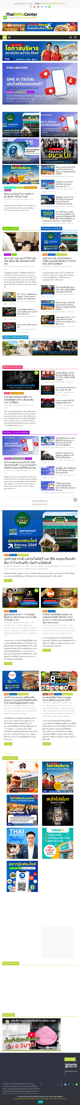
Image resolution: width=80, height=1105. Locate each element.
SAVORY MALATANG (53, 708)
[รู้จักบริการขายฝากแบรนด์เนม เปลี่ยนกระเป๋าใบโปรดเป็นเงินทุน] (47, 452)
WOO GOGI (29, 708)
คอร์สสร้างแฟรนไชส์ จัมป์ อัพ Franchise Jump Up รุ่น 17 (64, 184)
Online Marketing (18, 458)
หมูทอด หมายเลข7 (53, 711)
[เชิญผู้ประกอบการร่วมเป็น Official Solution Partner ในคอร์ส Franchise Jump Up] (47, 196)
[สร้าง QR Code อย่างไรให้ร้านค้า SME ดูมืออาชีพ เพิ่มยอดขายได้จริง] (20, 233)
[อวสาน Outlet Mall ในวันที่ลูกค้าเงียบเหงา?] (47, 399)
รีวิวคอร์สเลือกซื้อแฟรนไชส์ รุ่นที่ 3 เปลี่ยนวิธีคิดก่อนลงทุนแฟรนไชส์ (41, 98)
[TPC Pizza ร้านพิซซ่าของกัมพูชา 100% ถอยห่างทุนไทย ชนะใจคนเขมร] (9, 293)
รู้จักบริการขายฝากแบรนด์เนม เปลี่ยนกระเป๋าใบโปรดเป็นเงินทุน (65, 455)
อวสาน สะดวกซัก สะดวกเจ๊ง (27, 325)
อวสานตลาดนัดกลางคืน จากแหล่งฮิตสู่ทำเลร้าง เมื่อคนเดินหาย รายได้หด (19, 399)
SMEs (14, 254)
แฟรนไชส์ (19, 569)
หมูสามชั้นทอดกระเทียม (27, 630)
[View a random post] (75, 37)
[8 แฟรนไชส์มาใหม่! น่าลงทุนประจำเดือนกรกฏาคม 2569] (59, 672)
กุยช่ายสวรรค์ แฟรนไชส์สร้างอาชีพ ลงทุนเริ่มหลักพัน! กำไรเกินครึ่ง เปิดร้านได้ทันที (20, 131)
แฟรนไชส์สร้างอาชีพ (41, 569)
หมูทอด (25, 625)
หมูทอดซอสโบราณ (26, 628)
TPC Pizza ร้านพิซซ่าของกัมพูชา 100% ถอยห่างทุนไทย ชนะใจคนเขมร (27, 296)
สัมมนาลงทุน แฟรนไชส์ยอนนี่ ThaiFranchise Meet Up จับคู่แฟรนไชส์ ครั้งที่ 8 (65, 170)
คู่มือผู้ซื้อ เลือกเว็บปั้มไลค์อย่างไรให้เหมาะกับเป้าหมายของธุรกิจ (66, 470)
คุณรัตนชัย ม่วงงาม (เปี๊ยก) (21, 135)
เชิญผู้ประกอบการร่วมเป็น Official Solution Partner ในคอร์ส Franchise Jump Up (64, 200)
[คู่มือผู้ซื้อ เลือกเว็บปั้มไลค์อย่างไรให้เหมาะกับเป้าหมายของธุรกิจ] (47, 467)
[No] (77, 1099)
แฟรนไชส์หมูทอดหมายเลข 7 (19, 633)
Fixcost (12, 625)
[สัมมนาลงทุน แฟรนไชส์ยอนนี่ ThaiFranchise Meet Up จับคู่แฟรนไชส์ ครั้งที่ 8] (47, 166)
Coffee (45, 694)
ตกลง (40, 1102)
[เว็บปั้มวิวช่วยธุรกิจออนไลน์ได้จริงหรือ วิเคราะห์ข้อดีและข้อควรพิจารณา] (47, 482)
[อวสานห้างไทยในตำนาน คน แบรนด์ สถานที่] (47, 387)
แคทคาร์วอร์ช (66, 711)
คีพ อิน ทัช (71, 708)
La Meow (65, 705)
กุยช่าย (42, 566)
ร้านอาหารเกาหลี (25, 711)
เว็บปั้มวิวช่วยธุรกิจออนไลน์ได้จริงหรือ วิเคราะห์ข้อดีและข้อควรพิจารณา (66, 486)
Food (45, 254)
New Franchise (67, 694)
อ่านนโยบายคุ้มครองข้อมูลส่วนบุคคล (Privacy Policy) (30, 1098)
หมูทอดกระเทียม (15, 628)
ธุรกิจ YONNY (66, 631)
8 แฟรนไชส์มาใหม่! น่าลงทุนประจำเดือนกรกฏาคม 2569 (56, 699)
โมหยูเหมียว (67, 716)
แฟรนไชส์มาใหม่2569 (57, 716)
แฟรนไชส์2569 (68, 713)
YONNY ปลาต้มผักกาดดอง (55, 631)
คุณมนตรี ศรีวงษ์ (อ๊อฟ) (25, 101)
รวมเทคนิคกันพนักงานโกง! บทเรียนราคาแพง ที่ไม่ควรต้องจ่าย (27, 311)
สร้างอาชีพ (63, 566)
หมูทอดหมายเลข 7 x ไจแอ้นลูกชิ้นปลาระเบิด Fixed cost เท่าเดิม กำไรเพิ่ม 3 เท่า (66, 320)
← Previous (8, 753)
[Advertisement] (57, 942)
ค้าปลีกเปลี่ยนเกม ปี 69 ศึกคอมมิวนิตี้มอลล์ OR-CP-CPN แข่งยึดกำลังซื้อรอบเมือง (65, 376)
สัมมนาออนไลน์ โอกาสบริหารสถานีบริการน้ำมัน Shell (19, 195)
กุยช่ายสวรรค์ (48, 566)
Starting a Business (30, 187)
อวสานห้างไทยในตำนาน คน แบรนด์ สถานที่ (66, 388)
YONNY (44, 631)
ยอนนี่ (50, 633)
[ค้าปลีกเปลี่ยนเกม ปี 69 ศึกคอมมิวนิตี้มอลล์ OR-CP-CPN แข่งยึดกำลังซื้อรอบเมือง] (47, 372)
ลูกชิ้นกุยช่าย (56, 566)
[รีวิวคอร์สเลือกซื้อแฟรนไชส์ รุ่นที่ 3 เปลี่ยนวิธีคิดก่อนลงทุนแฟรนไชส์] (41, 84)
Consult (11, 95)
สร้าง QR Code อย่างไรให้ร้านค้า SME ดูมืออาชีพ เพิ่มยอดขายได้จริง (20, 261)
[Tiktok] (38, 7)
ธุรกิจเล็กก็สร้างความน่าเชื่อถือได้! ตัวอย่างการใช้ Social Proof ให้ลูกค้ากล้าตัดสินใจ (21, 158)
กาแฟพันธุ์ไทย (63, 708)
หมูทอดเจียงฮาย (15, 630)
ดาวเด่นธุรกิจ (18, 625)
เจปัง (60, 711)
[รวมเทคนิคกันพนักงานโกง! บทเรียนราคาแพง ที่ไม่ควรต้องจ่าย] (9, 308)
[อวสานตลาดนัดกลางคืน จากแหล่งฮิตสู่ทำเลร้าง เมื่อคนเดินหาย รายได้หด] (20, 372)
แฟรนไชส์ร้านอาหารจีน (65, 633)
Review (26, 95)
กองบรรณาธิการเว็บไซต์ (59, 135)
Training (33, 95)
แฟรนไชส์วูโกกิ (23, 713)
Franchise (19, 95)
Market (7, 393)
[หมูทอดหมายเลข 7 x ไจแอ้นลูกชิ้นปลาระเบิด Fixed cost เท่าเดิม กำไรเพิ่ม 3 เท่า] (47, 316)
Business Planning (10, 187)
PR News (7, 254)
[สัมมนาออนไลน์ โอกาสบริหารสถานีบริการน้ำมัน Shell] (20, 166)
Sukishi (23, 708)
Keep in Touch (58, 705)
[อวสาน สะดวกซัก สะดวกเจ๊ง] (9, 324)
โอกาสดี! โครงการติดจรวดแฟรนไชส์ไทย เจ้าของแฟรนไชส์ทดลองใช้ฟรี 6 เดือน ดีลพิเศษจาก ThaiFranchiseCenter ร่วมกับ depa (58, 216)
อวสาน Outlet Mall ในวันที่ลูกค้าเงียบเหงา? (65, 401)
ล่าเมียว (44, 711)
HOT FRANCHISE (15, 708)
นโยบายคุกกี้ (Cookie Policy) (58, 1098)
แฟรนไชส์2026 (59, 713)
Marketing (8, 458)
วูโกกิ (32, 711)
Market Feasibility (68, 628)
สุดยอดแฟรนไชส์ (61, 254)
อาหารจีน (55, 633)
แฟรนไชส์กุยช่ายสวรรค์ (28, 569)
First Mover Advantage (55, 628)
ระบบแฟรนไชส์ (16, 711)
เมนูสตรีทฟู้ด (12, 569)
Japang (51, 705)
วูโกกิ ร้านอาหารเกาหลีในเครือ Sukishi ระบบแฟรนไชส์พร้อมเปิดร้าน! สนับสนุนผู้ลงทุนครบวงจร (20, 700)
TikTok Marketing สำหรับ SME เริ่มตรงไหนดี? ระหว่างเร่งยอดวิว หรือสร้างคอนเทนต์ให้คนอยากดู (52, 4)
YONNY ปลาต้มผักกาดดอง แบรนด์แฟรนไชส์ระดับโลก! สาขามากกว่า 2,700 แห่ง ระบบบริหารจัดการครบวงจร (58, 618)
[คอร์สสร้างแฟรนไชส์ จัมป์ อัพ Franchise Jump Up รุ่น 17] (47, 181)
